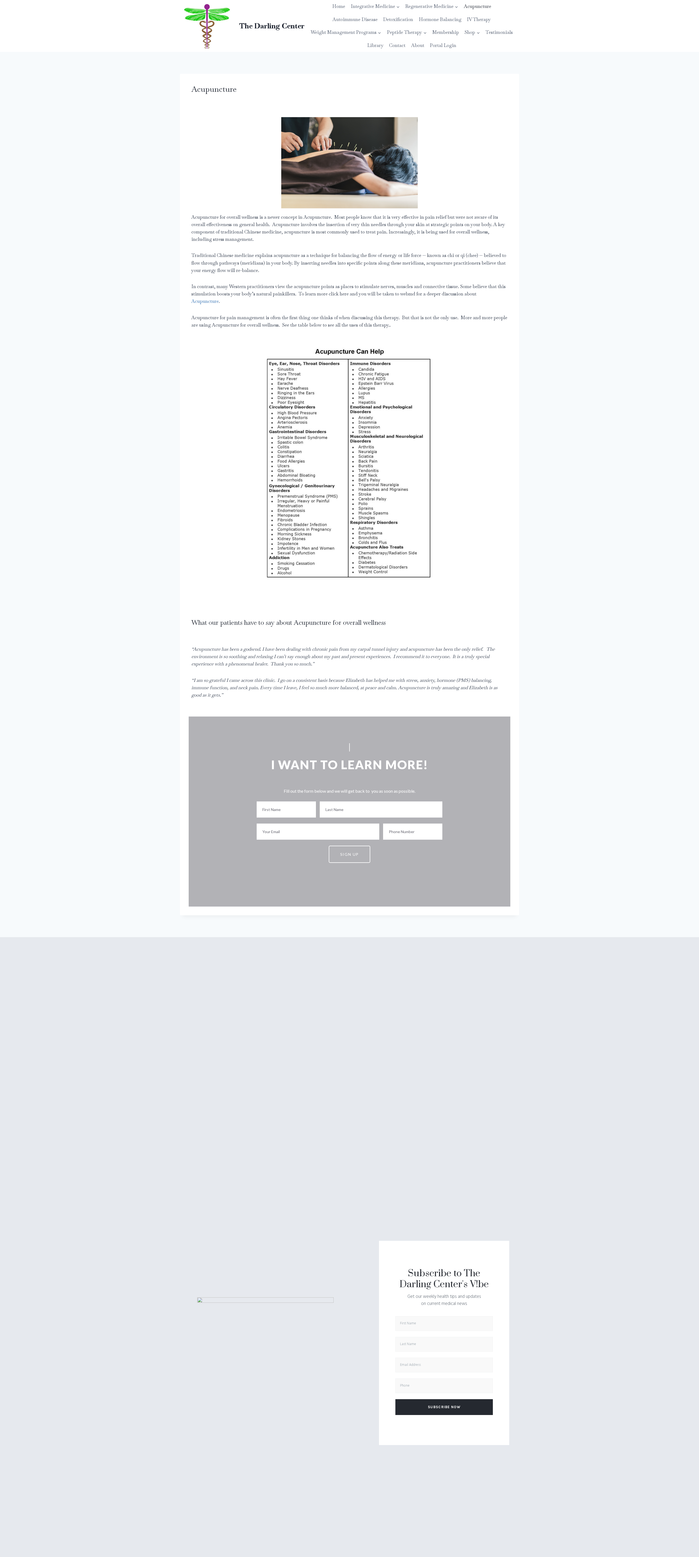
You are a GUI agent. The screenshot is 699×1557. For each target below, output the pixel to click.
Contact (397, 45)
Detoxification (398, 19)
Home (338, 6)
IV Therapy (479, 19)
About (417, 45)
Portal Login (443, 45)
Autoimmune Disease (355, 19)
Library (375, 45)
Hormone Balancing (440, 19)
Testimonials (499, 32)
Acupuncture (477, 6)
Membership (445, 32)
